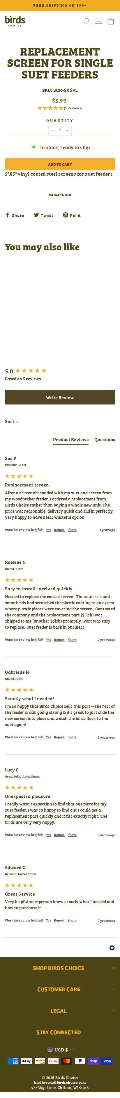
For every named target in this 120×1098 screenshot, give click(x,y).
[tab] (71, 440)
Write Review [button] (60, 397)
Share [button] (72, 529)
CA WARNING (60, 194)
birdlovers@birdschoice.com (60, 1082)
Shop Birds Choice (58, 968)
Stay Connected (58, 1032)
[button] (60, 108)
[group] (60, 370)
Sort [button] (10, 421)
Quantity (60, 120)
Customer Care (58, 989)
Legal (58, 1010)
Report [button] (59, 529)
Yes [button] (48, 529)
